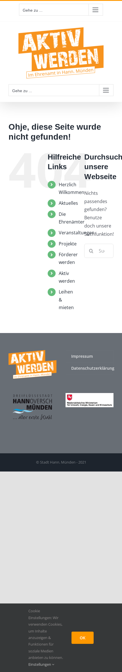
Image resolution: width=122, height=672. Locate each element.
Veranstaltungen (76, 232)
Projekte (68, 244)
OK (82, 637)
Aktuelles (68, 203)
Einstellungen (40, 664)
